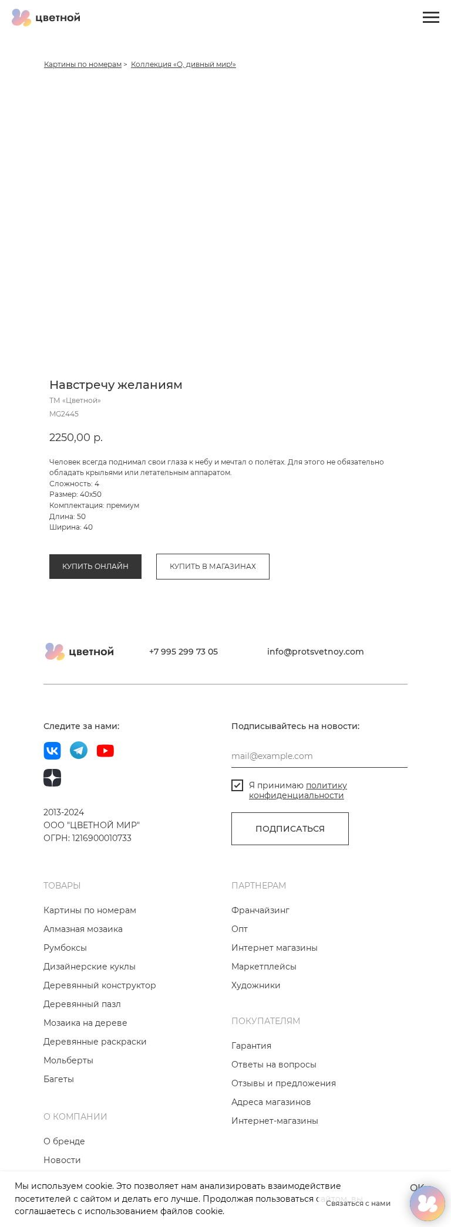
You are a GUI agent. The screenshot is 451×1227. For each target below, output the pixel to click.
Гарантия (251, 1045)
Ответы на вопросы (274, 1064)
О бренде (64, 1141)
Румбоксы (65, 948)
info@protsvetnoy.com (315, 651)
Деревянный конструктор (99, 985)
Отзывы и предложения (283, 1083)
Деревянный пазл (82, 1004)
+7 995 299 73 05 (183, 651)
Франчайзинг (260, 910)
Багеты (58, 1079)
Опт (239, 929)
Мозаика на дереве (85, 1023)
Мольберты (68, 1060)
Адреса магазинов (271, 1102)
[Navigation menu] (431, 17)
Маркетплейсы (264, 966)
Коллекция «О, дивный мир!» (183, 64)
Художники (256, 985)
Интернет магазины (274, 948)
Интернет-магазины (274, 1121)
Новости (62, 1160)
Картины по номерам (83, 64)
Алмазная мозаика (83, 929)
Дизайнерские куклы (89, 966)
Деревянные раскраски (95, 1041)
